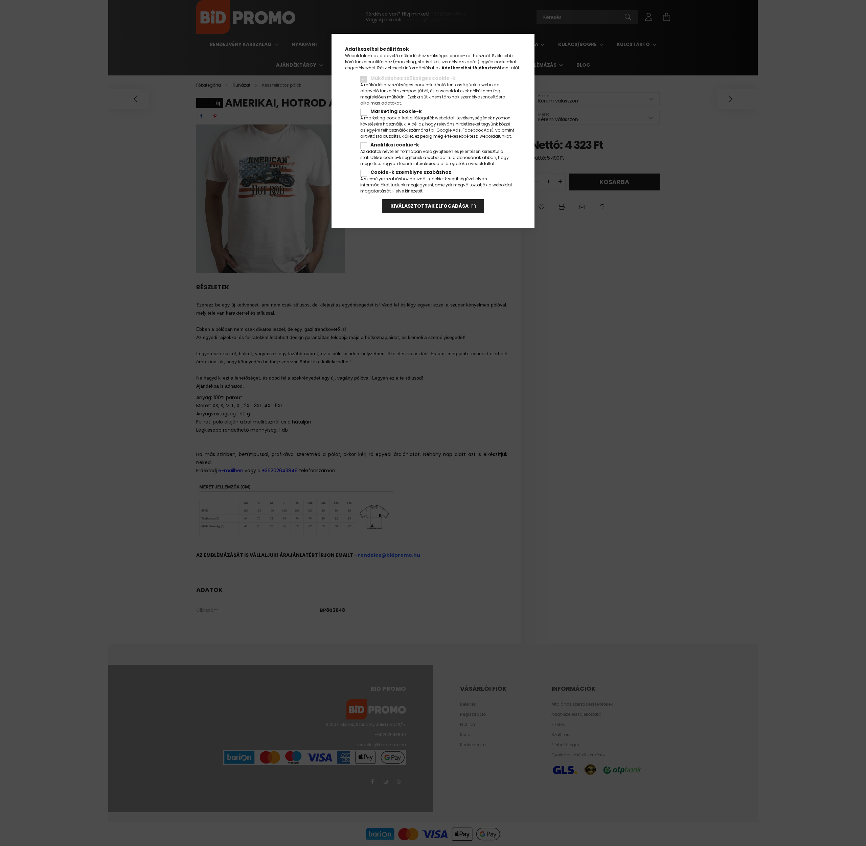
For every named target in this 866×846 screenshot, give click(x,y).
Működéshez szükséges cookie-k (412, 78)
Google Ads (448, 130)
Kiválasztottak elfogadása (429, 206)
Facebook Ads (477, 130)
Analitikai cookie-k (394, 144)
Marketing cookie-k (396, 111)
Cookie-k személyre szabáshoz (410, 172)
